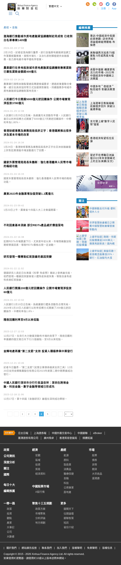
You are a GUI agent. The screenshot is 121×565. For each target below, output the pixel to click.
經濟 (35, 449)
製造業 (67, 464)
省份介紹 (69, 527)
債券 (94, 460)
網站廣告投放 (29, 548)
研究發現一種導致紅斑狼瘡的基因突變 (28, 256)
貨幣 (94, 464)
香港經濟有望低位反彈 (102, 140)
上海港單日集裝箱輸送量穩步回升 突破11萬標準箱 (102, 106)
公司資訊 (9, 456)
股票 (94, 455)
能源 (66, 455)
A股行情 (40, 492)
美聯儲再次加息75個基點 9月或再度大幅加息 (102, 55)
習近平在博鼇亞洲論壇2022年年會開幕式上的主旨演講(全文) (102, 158)
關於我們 (11, 548)
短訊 (66, 522)
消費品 (67, 469)
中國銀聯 (83, 433)
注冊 (103, 8)
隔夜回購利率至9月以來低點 (21, 319)
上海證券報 (40, 433)
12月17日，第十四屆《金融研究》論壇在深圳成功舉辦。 (35, 398)
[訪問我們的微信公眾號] (94, 4)
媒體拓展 (88, 438)
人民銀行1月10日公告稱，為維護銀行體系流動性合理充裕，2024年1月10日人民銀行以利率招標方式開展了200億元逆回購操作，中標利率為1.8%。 (37, 308)
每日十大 (9, 484)
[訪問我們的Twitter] (107, 4)
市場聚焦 (40, 513)
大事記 (10, 527)
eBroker (97, 433)
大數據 (10, 536)
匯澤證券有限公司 (28, 438)
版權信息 (107, 548)
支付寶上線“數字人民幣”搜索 (102, 123)
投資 (37, 464)
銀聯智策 (69, 518)
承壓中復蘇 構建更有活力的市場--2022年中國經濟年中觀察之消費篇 (102, 74)
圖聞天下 (69, 509)
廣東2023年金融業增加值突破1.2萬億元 (29, 193)
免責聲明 (92, 548)
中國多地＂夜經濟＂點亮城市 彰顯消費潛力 (102, 89)
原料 (66, 460)
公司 (9, 532)
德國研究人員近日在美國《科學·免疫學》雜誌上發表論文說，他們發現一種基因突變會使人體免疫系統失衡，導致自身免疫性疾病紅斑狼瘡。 (38, 276)
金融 (14, 27)
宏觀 (37, 455)
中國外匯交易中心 (62, 433)
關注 (82, 200)
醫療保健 (69, 473)
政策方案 (40, 509)
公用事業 (69, 487)
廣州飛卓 (49, 438)
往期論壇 (69, 513)
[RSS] (87, 4)
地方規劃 (40, 522)
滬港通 (96, 478)
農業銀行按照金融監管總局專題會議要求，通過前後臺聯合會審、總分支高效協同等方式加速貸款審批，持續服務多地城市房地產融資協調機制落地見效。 (38, 87)
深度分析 (9, 462)
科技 (66, 483)
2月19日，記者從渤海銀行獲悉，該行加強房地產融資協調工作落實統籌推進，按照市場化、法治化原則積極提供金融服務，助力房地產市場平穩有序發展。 (37, 56)
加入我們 (62, 548)
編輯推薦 (85, 27)
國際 (6, 474)
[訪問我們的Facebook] (114, 4)
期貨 (94, 469)
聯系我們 (47, 548)
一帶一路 (9, 503)
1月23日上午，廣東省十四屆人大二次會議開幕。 (31, 209)
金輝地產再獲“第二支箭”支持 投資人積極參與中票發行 (38, 351)
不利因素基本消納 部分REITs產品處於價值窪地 (34, 225)
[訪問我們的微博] (100, 4)
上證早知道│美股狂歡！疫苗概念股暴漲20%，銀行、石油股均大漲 (102, 254)
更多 (63, 503)
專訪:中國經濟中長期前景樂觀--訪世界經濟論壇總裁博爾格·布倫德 (102, 40)
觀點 (9, 518)
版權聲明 (77, 548)
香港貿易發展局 (68, 438)
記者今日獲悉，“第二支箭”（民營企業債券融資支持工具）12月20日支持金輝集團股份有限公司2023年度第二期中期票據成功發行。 (38, 371)
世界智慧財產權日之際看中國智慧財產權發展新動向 (102, 226)
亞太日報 (23, 433)
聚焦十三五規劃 (42, 503)
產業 (9, 522)
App (114, 8)
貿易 (37, 469)
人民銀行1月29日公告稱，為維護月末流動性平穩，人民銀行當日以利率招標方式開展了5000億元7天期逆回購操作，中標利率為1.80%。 (37, 119)
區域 (37, 460)
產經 (6, 27)
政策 (6, 449)
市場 (92, 449)
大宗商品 (97, 473)
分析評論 (40, 518)
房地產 (67, 492)
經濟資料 (40, 473)
